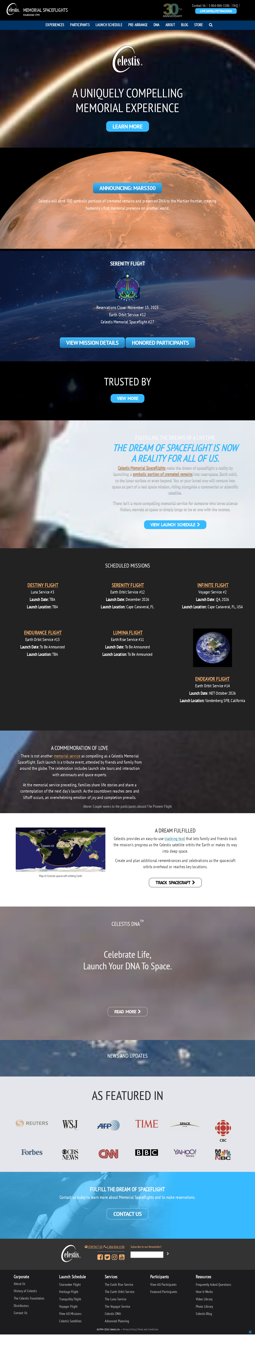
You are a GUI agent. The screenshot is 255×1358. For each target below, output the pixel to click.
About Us (20, 1283)
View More (127, 398)
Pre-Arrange (138, 24)
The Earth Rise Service (119, 1284)
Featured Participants (163, 1291)
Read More (126, 1011)
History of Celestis (25, 1291)
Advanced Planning (117, 1321)
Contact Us (199, 5)
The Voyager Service (117, 1306)
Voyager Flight (68, 1306)
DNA (157, 24)
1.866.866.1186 (116, 1247)
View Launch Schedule (173, 524)
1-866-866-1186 (219, 5)
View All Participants (163, 1284)
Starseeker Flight (69, 1284)
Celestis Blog (204, 1313)
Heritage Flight (68, 1291)
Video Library (204, 1299)
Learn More (128, 126)
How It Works (204, 1291)
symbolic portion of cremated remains (162, 474)
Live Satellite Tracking (216, 11)
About (170, 24)
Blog (184, 24)
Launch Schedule (109, 24)
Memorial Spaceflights (45, 10)
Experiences (55, 24)
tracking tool (175, 838)
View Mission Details (92, 342)
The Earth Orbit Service (119, 1291)
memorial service (67, 756)
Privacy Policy (129, 1329)
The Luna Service (115, 1299)
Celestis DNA (113, 1313)
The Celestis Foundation (29, 1298)
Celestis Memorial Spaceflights (142, 467)
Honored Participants (160, 342)
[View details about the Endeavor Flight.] (212, 648)
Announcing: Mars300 (127, 188)
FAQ (235, 5)
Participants (79, 24)
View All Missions (70, 1313)
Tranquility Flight (70, 1299)
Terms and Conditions (148, 1329)
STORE (198, 24)
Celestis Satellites (70, 1321)
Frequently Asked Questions (213, 1284)
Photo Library (204, 1306)
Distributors (21, 1305)
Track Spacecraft (174, 882)
